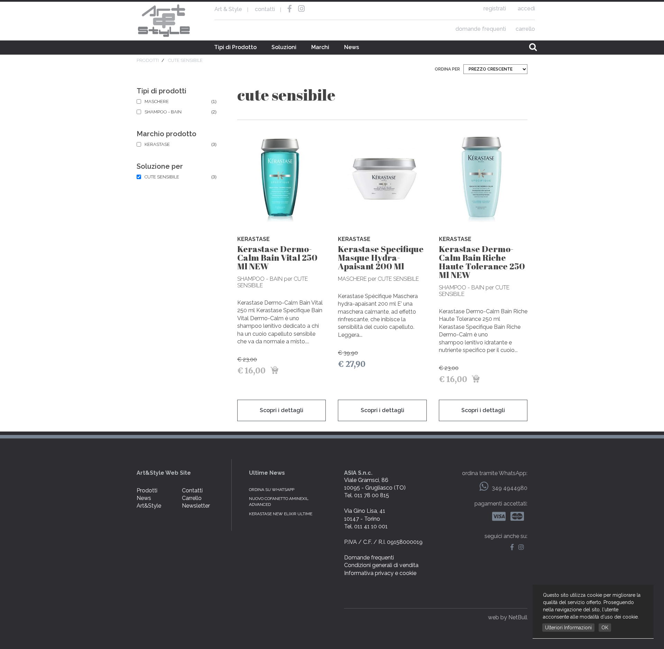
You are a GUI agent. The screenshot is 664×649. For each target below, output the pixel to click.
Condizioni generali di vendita (381, 565)
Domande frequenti (369, 557)
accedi (526, 8)
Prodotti (147, 490)
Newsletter (196, 505)
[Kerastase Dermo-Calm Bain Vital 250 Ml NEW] (281, 178)
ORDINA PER (447, 69)
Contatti (192, 490)
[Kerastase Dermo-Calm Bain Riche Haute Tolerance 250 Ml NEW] (483, 178)
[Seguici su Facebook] (513, 547)
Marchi (320, 47)
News (351, 47)
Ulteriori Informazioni (568, 627)
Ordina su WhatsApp (271, 489)
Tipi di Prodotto (235, 47)
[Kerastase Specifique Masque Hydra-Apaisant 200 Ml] (382, 178)
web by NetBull (507, 617)
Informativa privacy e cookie (380, 573)
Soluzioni (283, 47)
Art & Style (164, 21)
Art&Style (149, 505)
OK (604, 627)
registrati (494, 8)
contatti (265, 9)
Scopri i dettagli (281, 410)
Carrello (192, 498)
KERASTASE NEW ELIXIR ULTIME (280, 513)
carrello (525, 29)
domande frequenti (480, 29)
